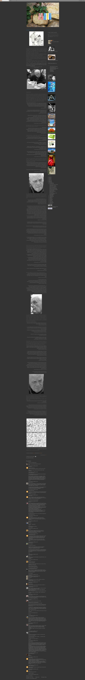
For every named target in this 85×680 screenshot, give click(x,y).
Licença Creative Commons (52, 207)
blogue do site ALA (37, 570)
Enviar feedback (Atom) (33, 678)
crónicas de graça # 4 (52, 187)
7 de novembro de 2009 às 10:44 (33, 594)
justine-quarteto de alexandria (54, 68)
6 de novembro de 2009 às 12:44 (33, 533)
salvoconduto (30, 472)
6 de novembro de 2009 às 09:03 (33, 489)
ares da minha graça (43, 4)
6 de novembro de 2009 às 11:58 (33, 528)
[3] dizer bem (51, 192)
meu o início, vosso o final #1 (53, 184)
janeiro (51, 203)
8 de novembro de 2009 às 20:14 (33, 640)
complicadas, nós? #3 (52, 185)
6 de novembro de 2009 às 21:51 (33, 576)
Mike (29, 466)
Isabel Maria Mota (31, 534)
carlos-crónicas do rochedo (54, 66)
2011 (50, 180)
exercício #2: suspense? (52, 186)
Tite (29, 599)
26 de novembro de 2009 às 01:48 (33, 674)
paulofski (29, 542)
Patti (29, 575)
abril (50, 200)
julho (50, 198)
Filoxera (29, 657)
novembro (51, 183)
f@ (28, 521)
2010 (50, 181)
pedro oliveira (30, 490)
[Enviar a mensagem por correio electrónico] (35, 456)
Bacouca (29, 623)
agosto (51, 197)
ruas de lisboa (52, 71)
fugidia (29, 582)
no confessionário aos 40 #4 (53, 189)
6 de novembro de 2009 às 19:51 (33, 559)
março (51, 201)
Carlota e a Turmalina (31, 462)
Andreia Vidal (30, 665)
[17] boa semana (51, 190)
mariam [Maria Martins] (31, 631)
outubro (51, 195)
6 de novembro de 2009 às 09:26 (33, 501)
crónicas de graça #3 (30, 29)
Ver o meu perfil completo (55, 41)
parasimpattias (51, 194)
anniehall (29, 516)
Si (28, 560)
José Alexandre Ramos (31, 568)
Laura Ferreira (30, 653)
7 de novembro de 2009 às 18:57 (33, 615)
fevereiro (51, 202)
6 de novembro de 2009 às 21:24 (33, 574)
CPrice (29, 495)
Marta (29, 669)
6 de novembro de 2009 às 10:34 (33, 515)
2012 (50, 179)
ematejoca (30, 586)
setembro (51, 196)
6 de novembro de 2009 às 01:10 (33, 481)
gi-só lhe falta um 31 (53, 67)
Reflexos (29, 482)
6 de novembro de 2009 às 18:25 (33, 554)
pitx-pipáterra (52, 70)
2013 (50, 178)
